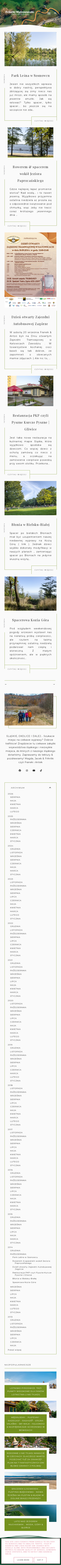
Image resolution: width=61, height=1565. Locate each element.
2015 (10, 1214)
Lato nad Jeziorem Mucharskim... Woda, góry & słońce (26, 1524)
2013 (10, 1317)
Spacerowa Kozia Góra (30, 620)
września (16, 823)
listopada (16, 852)
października (18, 819)
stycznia (15, 841)
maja (13, 800)
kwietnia (15, 804)
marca (14, 808)
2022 (10, 923)
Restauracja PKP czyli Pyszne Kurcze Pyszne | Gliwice (31, 422)
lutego (14, 811)
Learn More (23, 1560)
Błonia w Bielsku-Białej (31, 524)
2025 (10, 816)
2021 (10, 960)
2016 (10, 1170)
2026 (10, 794)
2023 (10, 879)
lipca (13, 897)
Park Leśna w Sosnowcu (30, 75)
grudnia (15, 849)
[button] (44, 7)
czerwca (15, 830)
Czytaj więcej (44, 121)
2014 (10, 1247)
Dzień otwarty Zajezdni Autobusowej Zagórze (32, 1268)
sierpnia (15, 797)
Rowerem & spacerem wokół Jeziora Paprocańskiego (30, 174)
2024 (10, 846)
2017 (10, 1129)
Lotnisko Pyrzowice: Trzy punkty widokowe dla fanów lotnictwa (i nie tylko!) (25, 1391)
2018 (10, 1085)
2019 (10, 1045)
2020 (10, 1000)
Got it (40, 1560)
